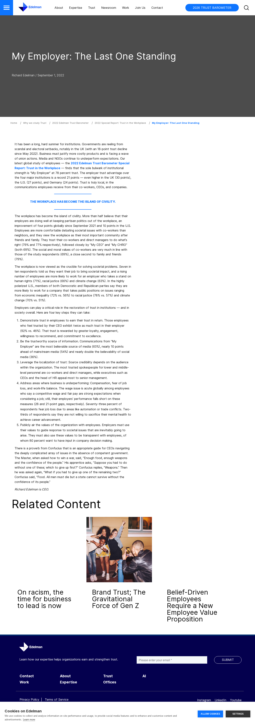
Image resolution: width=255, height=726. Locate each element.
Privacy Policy (29, 699)
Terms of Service (57, 699)
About (59, 8)
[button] (6, 7)
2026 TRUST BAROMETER (212, 8)
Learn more (29, 719)
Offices (109, 682)
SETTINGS (238, 714)
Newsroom (108, 8)
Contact (157, 8)
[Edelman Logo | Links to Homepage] (24, 8)
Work (125, 8)
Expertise (75, 8)
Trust (91, 8)
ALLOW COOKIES (210, 714)
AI (144, 676)
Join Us (140, 8)
